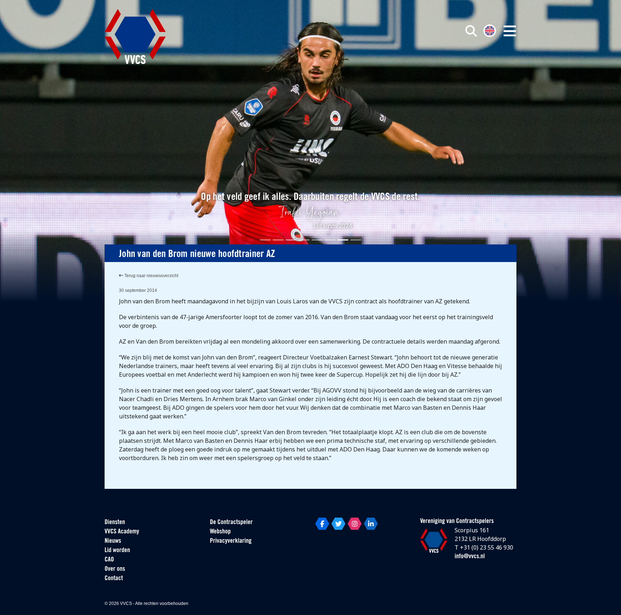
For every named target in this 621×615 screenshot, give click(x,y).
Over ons (115, 569)
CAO (109, 560)
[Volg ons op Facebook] (322, 524)
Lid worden (117, 550)
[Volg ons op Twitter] (338, 524)
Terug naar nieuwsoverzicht (150, 275)
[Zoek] (471, 31)
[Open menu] (509, 31)
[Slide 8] (355, 240)
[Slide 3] (291, 240)
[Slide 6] (330, 240)
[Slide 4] (304, 240)
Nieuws (113, 541)
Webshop (220, 532)
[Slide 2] (278, 240)
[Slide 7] (342, 240)
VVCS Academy (122, 532)
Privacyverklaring (231, 541)
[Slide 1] (265, 240)
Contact (114, 578)
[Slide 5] (317, 240)
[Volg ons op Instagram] (355, 524)
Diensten (115, 522)
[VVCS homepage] (135, 36)
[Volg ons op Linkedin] (371, 524)
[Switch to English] (489, 30)
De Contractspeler (231, 522)
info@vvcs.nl (470, 557)
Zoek (389, 64)
